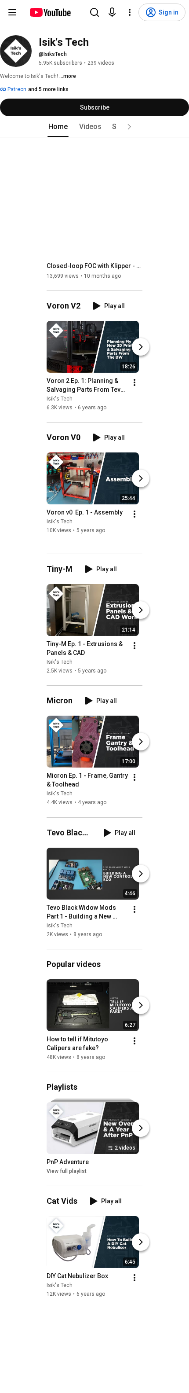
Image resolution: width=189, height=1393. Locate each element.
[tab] (58, 126)
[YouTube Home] (50, 12)
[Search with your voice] (112, 12)
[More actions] (134, 382)
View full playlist (67, 1171)
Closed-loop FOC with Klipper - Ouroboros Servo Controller (95, 265)
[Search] (94, 12)
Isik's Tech (60, 399)
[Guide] (12, 12)
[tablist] (94, 126)
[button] (129, 126)
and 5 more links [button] (48, 89)
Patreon (16, 89)
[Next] (140, 347)
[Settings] (129, 12)
